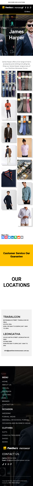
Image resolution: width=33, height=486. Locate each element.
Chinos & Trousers (11, 435)
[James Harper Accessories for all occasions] (24, 169)
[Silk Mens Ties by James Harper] (24, 125)
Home (2, 17)
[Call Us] (22, 7)
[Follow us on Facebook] (25, 7)
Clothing (6, 395)
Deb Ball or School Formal (15, 420)
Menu (28, 11)
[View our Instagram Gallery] (27, 7)
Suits (4, 432)
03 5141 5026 (9, 458)
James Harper (14, 17)
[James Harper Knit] (8, 177)
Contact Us (7, 404)
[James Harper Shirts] (24, 147)
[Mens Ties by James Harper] (24, 80)
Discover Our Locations (16, 2)
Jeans (5, 442)
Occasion (6, 391)
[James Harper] (8, 110)
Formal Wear (8, 417)
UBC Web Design (14, 483)
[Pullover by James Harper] (8, 199)
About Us (6, 385)
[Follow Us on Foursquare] (30, 7)
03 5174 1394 (7, 324)
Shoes (5, 438)
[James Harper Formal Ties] (8, 84)
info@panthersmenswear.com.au (16, 351)
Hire (4, 398)
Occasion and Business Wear (16, 423)
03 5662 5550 (7, 341)
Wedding (6, 413)
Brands (8, 17)
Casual (5, 388)
